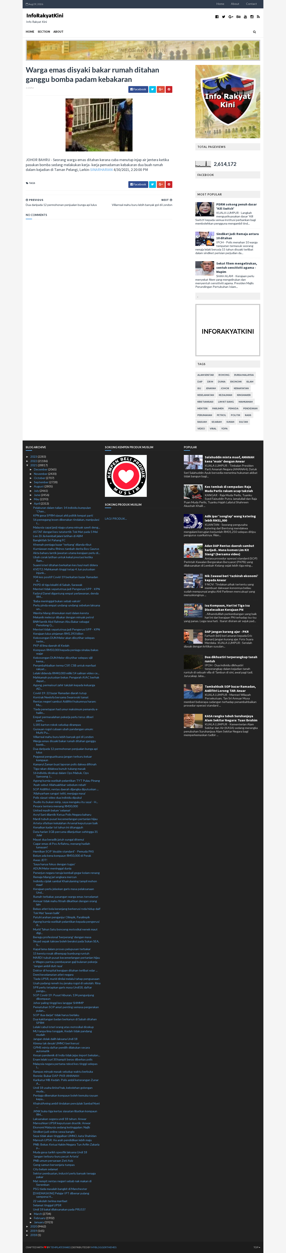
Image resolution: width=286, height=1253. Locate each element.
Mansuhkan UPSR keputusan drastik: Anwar (62, 1123)
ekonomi (236, 381)
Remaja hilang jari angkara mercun (55, 877)
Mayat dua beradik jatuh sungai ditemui (58, 839)
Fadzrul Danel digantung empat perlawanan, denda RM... (66, 595)
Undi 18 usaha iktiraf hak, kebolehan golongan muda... (63, 1089)
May (37, 499)
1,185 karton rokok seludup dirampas (57, 724)
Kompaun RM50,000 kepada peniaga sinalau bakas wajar (65, 651)
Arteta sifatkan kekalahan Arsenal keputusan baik (65, 823)
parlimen (218, 408)
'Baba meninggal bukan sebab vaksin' (57, 601)
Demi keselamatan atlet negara (53, 974)
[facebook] (217, 16)
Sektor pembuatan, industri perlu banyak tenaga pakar (64, 1175)
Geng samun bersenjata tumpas (54, 1164)
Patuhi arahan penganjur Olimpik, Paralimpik (61, 917)
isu (199, 388)
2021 (34, 465)
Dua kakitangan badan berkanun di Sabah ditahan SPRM (65, 1020)
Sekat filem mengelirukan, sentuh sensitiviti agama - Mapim (236, 267)
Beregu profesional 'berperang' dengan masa (62, 937)
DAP (199, 381)
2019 (34, 1230)
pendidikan (250, 408)
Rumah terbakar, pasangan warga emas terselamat (65, 896)
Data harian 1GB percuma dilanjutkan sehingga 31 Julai (65, 833)
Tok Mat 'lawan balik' (46, 913)
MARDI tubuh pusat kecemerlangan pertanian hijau (66, 957)
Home (220, 3)
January (39, 1222)
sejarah (217, 421)
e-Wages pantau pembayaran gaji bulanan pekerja (65, 962)
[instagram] (252, 16)
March (38, 1214)
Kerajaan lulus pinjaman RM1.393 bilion (58, 633)
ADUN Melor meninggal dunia (52, 868)
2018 (34, 1235)
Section (44, 31)
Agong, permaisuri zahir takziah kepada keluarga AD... (64, 686)
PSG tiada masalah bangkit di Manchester (60, 1189)
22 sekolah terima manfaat (50, 1201)
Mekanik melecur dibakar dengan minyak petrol (63, 617)
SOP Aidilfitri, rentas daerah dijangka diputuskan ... (66, 789)
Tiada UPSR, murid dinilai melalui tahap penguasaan (66, 978)
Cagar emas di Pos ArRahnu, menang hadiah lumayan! (61, 845)
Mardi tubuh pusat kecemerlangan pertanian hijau (65, 819)
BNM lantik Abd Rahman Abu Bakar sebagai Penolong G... (61, 623)
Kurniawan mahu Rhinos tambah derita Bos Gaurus (66, 548)
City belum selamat (45, 1169)
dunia (221, 381)
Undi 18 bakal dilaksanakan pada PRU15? (59, 1209)
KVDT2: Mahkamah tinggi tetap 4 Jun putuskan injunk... (64, 571)
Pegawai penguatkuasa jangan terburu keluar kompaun (62, 758)
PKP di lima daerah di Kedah (51, 645)
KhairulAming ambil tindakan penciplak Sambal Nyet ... (66, 1105)
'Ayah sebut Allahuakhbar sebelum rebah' (59, 785)
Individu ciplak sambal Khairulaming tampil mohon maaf (65, 882)
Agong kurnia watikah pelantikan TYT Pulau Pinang (66, 780)
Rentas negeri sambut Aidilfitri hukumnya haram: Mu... (64, 703)
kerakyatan (241, 388)
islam (249, 381)
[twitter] (223, 16)
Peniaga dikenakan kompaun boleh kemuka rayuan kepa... (65, 1097)
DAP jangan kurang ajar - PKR (227, 631)
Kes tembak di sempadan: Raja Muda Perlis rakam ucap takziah (229, 488)
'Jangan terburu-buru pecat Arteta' (56, 1156)
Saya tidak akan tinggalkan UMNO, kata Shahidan (65, 1136)
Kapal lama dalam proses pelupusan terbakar (62, 949)
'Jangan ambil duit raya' (48, 966)
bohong (224, 374)
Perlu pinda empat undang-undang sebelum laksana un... (66, 607)
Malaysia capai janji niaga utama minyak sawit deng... (66, 527)
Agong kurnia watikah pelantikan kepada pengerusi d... (66, 923)
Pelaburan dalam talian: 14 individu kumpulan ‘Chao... (62, 509)
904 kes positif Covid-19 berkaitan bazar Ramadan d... (65, 578)
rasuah (202, 421)
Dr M (210, 381)
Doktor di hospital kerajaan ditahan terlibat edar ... (65, 970)
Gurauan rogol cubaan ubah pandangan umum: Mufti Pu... (63, 730)
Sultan (243, 421)
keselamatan (205, 395)
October (40, 478)
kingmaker (244, 395)
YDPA (224, 428)
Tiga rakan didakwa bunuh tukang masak (59, 768)
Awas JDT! (40, 860)
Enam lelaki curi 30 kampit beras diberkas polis (63, 1059)
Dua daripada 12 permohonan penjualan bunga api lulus (65, 750)
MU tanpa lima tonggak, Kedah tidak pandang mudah (62, 1032)
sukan (230, 421)
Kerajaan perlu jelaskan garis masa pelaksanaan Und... (63, 890)
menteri (202, 408)
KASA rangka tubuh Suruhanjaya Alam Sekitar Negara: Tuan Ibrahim (231, 718)
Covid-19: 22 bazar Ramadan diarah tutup (60, 693)
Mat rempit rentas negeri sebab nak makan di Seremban (62, 1182)
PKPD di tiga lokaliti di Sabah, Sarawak (57, 584)
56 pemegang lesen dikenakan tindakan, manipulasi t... (66, 521)
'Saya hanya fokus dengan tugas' (54, 864)
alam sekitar (205, 374)
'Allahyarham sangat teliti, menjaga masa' (59, 793)
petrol (221, 415)
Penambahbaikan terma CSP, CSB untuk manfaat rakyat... (64, 667)
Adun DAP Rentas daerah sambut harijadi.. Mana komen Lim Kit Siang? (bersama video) (229, 550)
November (41, 473)
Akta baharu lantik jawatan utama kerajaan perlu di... (66, 553)
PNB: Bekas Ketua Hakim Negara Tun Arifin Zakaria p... (66, 1146)
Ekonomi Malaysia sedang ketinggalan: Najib (61, 1127)
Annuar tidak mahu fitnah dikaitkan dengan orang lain (65, 902)
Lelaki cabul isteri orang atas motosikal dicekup (63, 1027)
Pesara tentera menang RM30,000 (55, 806)
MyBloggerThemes (103, 1247)
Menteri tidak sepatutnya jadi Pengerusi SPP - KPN (66, 589)
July (37, 490)
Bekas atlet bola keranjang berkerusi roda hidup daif (66, 909)
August (39, 486)
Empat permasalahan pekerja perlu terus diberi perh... (63, 718)
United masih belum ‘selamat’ (52, 810)
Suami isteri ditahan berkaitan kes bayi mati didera (65, 565)
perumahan (204, 415)
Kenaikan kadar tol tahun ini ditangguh (58, 827)
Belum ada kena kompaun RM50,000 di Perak (62, 855)
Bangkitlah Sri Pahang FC (49, 540)
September (41, 482)
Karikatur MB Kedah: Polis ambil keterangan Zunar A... (66, 1081)
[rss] (258, 16)
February (40, 1218)
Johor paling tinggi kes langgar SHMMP (58, 1003)
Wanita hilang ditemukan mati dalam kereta (61, 613)
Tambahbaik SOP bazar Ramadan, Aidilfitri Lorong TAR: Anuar (230, 688)
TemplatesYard (60, 1247)
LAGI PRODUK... (116, 518)
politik (235, 415)
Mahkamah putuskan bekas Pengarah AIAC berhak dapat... (66, 679)
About (235, 3)
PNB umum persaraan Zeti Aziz (53, 1160)
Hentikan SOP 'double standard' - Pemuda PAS (63, 851)
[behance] (238, 16)
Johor (225, 388)
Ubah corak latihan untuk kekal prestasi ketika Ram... (63, 558)
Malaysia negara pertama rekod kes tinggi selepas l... (65, 1065)
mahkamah (246, 401)
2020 (34, 1226)
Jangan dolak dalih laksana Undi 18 (55, 1039)
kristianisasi (205, 401)
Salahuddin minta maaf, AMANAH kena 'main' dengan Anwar (229, 459)
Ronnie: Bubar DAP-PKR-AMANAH (56, 1075)
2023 (34, 456)
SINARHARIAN (101, 169)
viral (213, 428)
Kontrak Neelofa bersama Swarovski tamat (61, 697)
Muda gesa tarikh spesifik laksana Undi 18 (60, 1152)
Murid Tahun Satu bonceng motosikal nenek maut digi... (65, 931)
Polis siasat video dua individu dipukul (57, 797)
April (37, 503)
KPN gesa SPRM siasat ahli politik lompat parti (63, 515)
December (41, 469)
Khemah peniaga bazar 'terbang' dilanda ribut (62, 544)
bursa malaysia (244, 374)
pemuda (233, 408)
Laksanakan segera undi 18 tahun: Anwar (59, 1119)
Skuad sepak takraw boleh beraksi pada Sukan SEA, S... (66, 943)
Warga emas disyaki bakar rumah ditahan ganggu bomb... (64, 742)
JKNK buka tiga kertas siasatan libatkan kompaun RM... (65, 1112)
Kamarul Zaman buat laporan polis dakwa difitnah (65, 764)
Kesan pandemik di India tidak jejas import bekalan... (66, 1055)
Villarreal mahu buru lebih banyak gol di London (63, 737)
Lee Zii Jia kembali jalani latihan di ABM (58, 536)
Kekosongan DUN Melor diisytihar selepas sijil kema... (63, 659)
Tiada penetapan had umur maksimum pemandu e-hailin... (65, 710)
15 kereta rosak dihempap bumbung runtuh (61, 953)
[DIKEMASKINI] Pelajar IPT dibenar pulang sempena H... (61, 1195)
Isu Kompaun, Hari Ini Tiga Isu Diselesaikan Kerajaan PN (227, 607)
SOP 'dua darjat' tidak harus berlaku (56, 1015)
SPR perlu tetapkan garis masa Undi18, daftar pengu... (62, 989)
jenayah (211, 388)
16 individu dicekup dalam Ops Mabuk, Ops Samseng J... (61, 774)
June (37, 495)
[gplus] (231, 16)
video (201, 428)
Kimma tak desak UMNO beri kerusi (56, 1043)
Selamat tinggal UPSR (47, 1205)
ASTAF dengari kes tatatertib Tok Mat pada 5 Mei (65, 531)
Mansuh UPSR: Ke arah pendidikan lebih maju (62, 1140)
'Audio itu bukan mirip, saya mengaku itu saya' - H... (65, 802)
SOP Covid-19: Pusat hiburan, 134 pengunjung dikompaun (63, 996)
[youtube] (245, 16)
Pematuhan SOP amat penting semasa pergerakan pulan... (66, 1008)
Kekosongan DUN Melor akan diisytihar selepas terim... (64, 639)
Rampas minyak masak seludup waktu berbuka (63, 1071)
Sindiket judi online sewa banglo (54, 1131)
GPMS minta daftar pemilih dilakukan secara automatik (61, 1049)
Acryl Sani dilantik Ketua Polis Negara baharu (62, 814)
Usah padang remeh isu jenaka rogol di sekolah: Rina (66, 983)
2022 (34, 461)
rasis (248, 415)
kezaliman (225, 395)
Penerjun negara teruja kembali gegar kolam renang (66, 873)
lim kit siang (226, 401)
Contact (251, 3)
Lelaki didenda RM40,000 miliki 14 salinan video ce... (66, 673)
